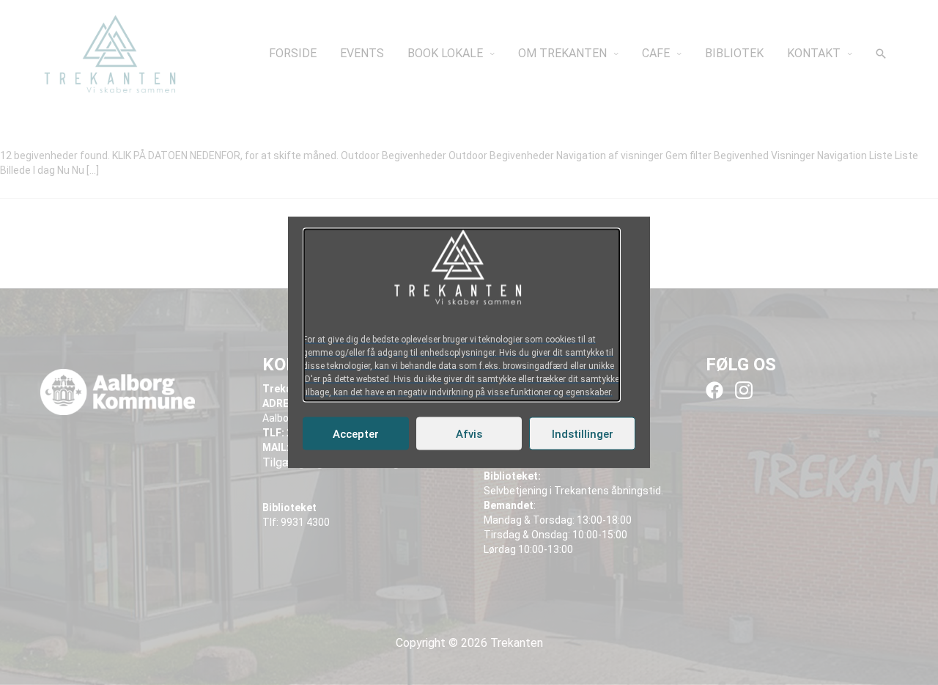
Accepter (356, 433)
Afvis (469, 433)
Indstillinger (582, 433)
